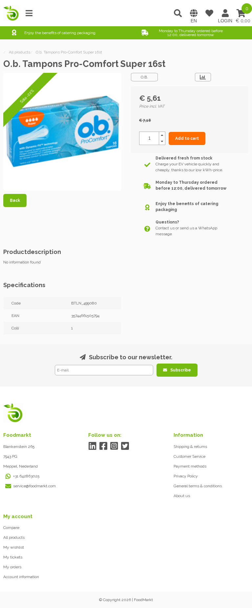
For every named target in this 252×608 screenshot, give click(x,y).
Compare (11, 527)
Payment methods (190, 466)
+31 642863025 (26, 476)
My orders (12, 567)
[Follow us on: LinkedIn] (92, 446)
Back (15, 200)
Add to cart (187, 138)
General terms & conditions (198, 486)
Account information (21, 577)
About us (182, 495)
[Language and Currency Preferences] (193, 13)
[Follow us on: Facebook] (103, 446)
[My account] (225, 13)
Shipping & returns (190, 446)
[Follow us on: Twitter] (125, 446)
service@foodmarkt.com (34, 486)
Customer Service (189, 456)
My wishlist (13, 547)
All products (14, 537)
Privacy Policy (186, 476)
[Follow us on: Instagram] (114, 446)
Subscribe (180, 370)
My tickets (12, 557)
